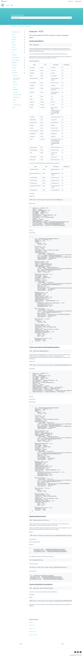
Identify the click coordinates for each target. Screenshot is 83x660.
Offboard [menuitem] (14, 39)
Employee (28, 26)
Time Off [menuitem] (14, 44)
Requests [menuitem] (15, 81)
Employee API (31, 625)
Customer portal (78, 1)
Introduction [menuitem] (15, 75)
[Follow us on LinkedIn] (78, 652)
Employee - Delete (32, 631)
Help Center (13, 26)
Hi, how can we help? (17, 15)
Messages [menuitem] (15, 92)
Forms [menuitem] (14, 87)
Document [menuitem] (15, 84)
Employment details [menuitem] (17, 94)
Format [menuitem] (14, 99)
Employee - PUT (32, 628)
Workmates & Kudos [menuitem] (16, 31)
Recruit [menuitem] (13, 42)
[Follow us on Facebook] (75, 652)
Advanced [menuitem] (14, 67)
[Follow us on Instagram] (81, 652)
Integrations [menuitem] (14, 62)
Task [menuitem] (14, 102)
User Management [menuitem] (16, 57)
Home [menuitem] (21, 643)
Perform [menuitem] (13, 47)
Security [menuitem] (13, 70)
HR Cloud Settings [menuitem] (15, 60)
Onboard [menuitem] (14, 37)
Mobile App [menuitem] (14, 65)
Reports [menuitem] (13, 107)
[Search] (71, 18)
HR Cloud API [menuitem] (15, 72)
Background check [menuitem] (17, 104)
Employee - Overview (33, 634)
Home (7, 5)
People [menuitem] (13, 34)
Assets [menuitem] (13, 52)
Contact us (70, 1)
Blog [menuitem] (62, 643)
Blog (12, 5)
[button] (24, 32)
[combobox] (40, 18)
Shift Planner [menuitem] (14, 54)
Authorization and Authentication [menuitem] (17, 78)
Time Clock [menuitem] (14, 49)
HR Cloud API (21, 26)
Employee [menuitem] (15, 89)
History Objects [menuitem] (16, 97)
